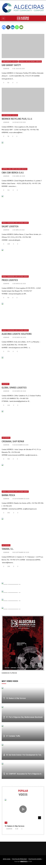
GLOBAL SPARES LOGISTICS (14, 387)
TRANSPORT (5, 384)
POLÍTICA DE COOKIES (35, 859)
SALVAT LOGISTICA (10, 226)
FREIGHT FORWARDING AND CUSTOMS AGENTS (15, 223)
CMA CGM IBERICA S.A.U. (13, 172)
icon (23, 809)
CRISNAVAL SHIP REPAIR (13, 441)
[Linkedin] (13, 25)
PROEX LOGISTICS (10, 280)
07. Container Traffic (13, 736)
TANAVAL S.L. (8, 549)
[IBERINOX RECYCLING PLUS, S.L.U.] (23, 100)
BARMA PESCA (8, 495)
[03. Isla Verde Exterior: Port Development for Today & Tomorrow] (23, 752)
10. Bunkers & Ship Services (16, 698)
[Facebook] (4, 25)
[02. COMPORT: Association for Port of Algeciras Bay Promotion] (23, 771)
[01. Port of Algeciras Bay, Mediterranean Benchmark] (23, 714)
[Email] (21, 25)
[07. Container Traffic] (23, 733)
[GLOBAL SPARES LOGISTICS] (23, 369)
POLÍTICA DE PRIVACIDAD (19, 859)
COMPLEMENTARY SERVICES (9, 61)
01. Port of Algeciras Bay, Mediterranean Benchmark (24, 717)
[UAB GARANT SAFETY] (23, 46)
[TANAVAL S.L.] (23, 530)
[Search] (43, 18)
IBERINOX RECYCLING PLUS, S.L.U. (17, 118)
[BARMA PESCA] (23, 476)
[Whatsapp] (17, 25)
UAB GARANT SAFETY (11, 65)
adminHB (6, 69)
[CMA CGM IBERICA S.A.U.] (23, 154)
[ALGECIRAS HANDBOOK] (23, 18)
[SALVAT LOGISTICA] (23, 207)
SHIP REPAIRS (6, 438)
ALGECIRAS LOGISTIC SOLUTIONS (17, 334)
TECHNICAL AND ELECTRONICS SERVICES (30, 61)
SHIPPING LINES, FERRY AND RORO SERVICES (14, 169)
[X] (8, 25)
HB (6, 823)
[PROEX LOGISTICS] (23, 261)
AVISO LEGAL (6, 859)
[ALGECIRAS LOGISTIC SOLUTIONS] (23, 315)
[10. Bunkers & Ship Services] (23, 695)
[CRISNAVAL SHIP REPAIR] (23, 422)
